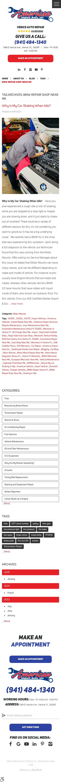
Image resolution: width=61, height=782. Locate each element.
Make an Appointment (30, 58)
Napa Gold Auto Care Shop (20, 336)
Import (35, 332)
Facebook (25, 69)
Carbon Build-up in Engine (16, 499)
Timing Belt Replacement (16, 477)
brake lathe (36, 535)
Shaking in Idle (29, 373)
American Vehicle (25, 366)
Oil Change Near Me (21, 332)
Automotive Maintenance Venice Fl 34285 (21, 329)
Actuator (8, 470)
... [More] (6, 503)
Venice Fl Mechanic (31, 356)
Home (5, 79)
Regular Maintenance (12, 325)
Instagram (30, 69)
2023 (7, 599)
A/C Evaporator (11, 456)
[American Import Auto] (30, 14)
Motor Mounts (19, 314)
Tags (43, 79)
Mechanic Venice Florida (45, 336)
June (9, 611)
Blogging (45, 349)
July (9, 606)
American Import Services (45, 322)
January (11, 579)
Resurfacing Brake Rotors (16, 406)
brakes (35, 541)
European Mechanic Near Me (24, 360)
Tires (6, 398)
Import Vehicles (39, 318)
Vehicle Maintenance (49, 360)
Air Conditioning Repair (14, 427)
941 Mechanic (23, 346)
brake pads (9, 541)
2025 (7, 572)
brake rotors (21, 535)
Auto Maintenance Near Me (35, 325)
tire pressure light (11, 529)
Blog (32, 79)
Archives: (9, 564)
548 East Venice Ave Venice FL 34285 (20, 339)
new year (46, 524)
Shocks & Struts (11, 420)
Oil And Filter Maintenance (16, 449)
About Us (18, 79)
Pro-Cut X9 (23, 541)
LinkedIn (19, 69)
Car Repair (36, 346)
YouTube (36, 69)
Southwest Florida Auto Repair (26, 349)
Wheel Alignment (12, 492)
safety (35, 524)
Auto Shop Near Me (20, 342)
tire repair (8, 535)
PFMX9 (49, 535)
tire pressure (28, 529)
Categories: (11, 390)
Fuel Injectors (10, 434)
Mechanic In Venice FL (41, 342)
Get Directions (30, 727)
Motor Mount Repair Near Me (30, 353)
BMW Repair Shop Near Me (16, 82)
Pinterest (42, 69)
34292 (19, 318)
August (10, 593)
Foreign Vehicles (18, 370)
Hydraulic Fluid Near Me (14, 363)
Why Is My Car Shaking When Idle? (26, 106)
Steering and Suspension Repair (19, 484)
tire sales (43, 529)
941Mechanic (33, 363)
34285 (11, 318)
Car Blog (54, 349)
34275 (27, 318)
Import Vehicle (41, 366)
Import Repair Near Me (21, 322)
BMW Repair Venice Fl (37, 370)
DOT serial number (20, 524)
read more (17, 303)
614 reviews (37, 31)
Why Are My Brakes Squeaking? (19, 463)
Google (18, 744)
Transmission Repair (13, 413)
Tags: (6, 516)
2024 (7, 586)
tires (6, 524)
